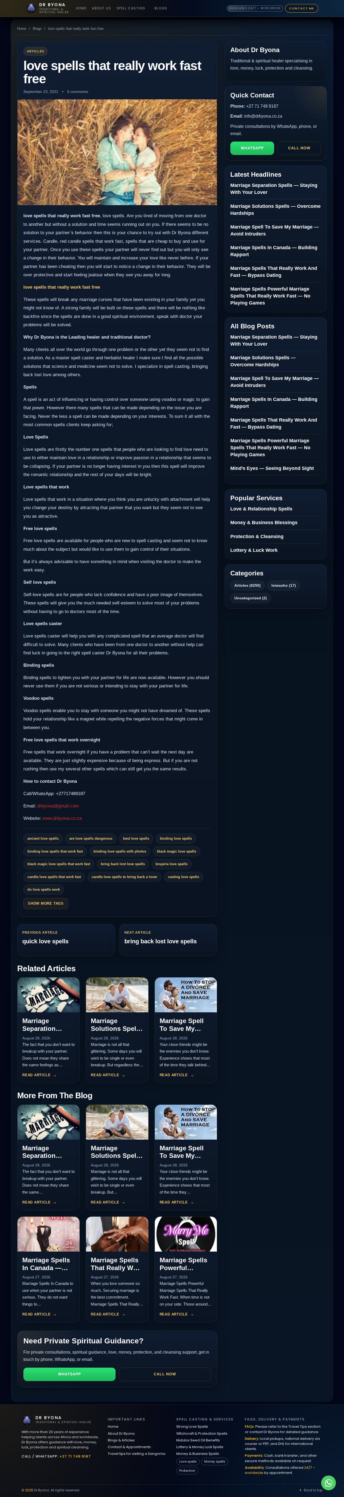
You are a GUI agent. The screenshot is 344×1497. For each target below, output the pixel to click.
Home (81, 8)
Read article (36, 1075)
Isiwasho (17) (283, 585)
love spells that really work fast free (61, 287)
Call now (165, 1374)
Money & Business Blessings (264, 522)
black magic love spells (176, 851)
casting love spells (183, 877)
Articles (35, 51)
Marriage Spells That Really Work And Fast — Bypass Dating (117, 1271)
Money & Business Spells (197, 1453)
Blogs (161, 8)
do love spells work (43, 889)
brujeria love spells (172, 864)
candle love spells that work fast (54, 877)
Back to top (313, 1490)
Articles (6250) (247, 585)
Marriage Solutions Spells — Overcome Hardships (116, 1032)
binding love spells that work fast (55, 851)
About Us (101, 8)
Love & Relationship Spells (261, 509)
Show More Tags (46, 903)
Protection (187, 1470)
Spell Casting (131, 8)
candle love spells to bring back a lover (124, 877)
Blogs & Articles (121, 1440)
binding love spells (176, 838)
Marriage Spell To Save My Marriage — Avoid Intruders (183, 1032)
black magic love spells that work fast (58, 864)
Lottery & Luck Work (254, 550)
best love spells (136, 838)
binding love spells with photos (120, 851)
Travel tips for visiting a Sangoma (136, 1453)
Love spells (188, 1461)
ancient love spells (43, 838)
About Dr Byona (121, 1433)
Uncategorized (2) (250, 598)
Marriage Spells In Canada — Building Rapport (46, 1271)
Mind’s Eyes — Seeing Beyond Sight (272, 468)
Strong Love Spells (192, 1426)
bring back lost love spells (123, 864)
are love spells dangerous (90, 838)
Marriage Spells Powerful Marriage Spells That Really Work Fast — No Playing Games (270, 296)
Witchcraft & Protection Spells (201, 1433)
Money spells (214, 1461)
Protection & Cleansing (257, 536)
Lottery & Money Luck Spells (199, 1447)
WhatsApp (69, 1374)
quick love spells (45, 941)
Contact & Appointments (129, 1447)
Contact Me (301, 8)
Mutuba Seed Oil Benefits (198, 1440)
